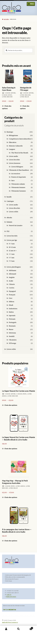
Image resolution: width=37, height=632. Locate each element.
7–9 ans (11, 261)
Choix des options (6, 107)
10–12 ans (12, 247)
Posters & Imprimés (18, 177)
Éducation (12, 142)
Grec (10, 298)
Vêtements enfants (18, 184)
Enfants (9, 222)
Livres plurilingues (14, 267)
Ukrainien (12, 340)
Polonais (12, 319)
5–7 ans (11, 258)
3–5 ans (11, 254)
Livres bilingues (17, 167)
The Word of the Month (19, 153)
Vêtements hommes (18, 191)
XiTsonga (12, 343)
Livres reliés (13, 212)
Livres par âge (12, 240)
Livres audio (13, 156)
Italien (11, 312)
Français (12, 295)
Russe (11, 329)
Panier (28, 627)
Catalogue (10, 201)
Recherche (18, 629)
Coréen (11, 288)
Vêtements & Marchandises (19, 170)
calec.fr (9, 594)
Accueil (6, 19)
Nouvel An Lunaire (15, 225)
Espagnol (12, 291)
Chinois (12, 284)
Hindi (11, 305)
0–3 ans (12, 244)
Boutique (10, 132)
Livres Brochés (14, 208)
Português (12, 322)
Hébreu (11, 301)
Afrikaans (12, 270)
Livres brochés (14, 160)
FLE (8, 231)
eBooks (9, 217)
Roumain (12, 326)
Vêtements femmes (18, 187)
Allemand (12, 274)
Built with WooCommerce (10, 622)
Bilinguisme (13, 135)
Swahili (11, 336)
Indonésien (13, 308)
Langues (12, 149)
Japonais (12, 315)
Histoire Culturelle (16, 146)
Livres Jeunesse (14, 163)
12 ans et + (13, 251)
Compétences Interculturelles (20, 139)
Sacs (13, 180)
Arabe (11, 281)
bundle (9, 197)
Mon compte (6, 629)
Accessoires (15, 173)
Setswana (12, 333)
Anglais (12, 277)
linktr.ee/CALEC (11, 596)
